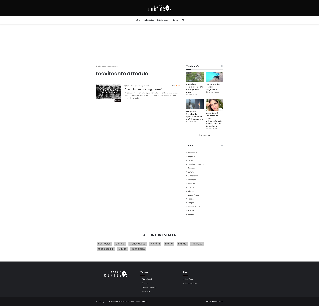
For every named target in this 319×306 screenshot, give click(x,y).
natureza (197, 243)
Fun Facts (189, 279)
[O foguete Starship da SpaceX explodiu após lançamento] (195, 104)
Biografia (191, 156)
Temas (175, 20)
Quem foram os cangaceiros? (143, 89)
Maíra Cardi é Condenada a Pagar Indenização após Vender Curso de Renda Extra (214, 119)
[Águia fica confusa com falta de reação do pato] (195, 77)
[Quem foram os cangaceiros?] (108, 92)
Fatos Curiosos (131, 86)
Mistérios (191, 191)
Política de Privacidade (214, 302)
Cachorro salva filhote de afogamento (213, 87)
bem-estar (104, 243)
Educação (192, 180)
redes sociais (105, 248)
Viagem (191, 214)
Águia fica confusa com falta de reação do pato (194, 88)
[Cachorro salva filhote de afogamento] (214, 77)
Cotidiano (191, 168)
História (191, 187)
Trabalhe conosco (149, 287)
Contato (145, 283)
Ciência (120, 243)
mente (169, 243)
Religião (191, 203)
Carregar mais (204, 135)
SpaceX (191, 210)
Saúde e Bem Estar (195, 207)
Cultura (191, 172)
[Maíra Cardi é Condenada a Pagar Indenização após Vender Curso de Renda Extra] (214, 105)
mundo (182, 243)
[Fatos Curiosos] (159, 8)
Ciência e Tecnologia (196, 164)
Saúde (122, 248)
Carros (190, 160)
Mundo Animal (193, 195)
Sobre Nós (146, 291)
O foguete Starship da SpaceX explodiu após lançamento (194, 115)
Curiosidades (148, 20)
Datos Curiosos (191, 283)
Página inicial (147, 279)
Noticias (191, 199)
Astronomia (192, 153)
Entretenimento (163, 20)
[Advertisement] (159, 43)
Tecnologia (138, 248)
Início (138, 20)
